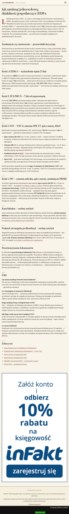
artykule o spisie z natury (32, 186)
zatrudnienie (13, 2)
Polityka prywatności (34, 504)
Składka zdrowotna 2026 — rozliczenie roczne (21, 361)
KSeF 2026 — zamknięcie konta (15, 364)
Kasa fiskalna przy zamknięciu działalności (20, 348)
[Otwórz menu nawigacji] (65, 2)
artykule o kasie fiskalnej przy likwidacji (18, 221)
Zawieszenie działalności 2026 (15, 358)
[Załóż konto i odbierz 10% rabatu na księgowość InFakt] (34, 427)
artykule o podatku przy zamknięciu (28, 240)
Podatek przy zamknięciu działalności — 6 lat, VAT (23, 351)
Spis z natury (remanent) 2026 (15, 354)
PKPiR (62, 188)
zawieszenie (55, 51)
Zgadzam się (40, 512)
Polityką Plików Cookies (59, 507)
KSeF (21, 153)
